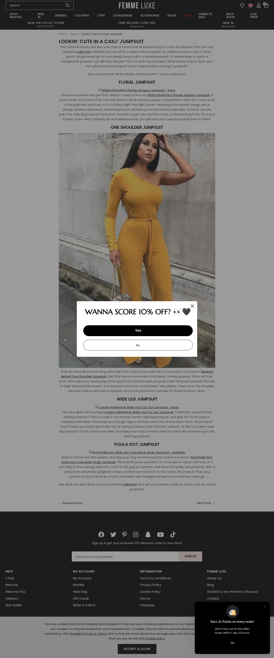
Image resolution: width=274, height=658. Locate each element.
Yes (138, 330)
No (138, 345)
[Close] (192, 306)
